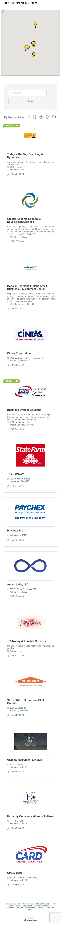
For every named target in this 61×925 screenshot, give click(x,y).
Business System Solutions (24, 409)
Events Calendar (43, 904)
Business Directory (13, 904)
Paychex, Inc (15, 530)
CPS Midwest (15, 873)
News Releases (29, 904)
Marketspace (42, 906)
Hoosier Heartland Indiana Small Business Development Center (27, 287)
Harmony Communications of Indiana (30, 816)
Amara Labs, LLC (18, 584)
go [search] (32, 101)
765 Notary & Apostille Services (26, 641)
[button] (34, 45)
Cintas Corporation (19, 353)
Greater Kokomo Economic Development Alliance (24, 220)
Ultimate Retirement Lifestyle (24, 759)
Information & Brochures (35, 908)
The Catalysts (15, 474)
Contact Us (20, 908)
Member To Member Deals (25, 906)
